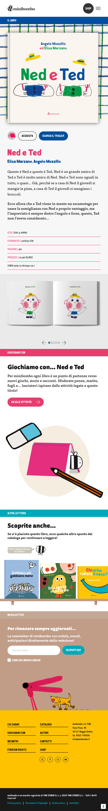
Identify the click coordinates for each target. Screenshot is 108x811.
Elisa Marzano (20, 162)
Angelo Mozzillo (47, 162)
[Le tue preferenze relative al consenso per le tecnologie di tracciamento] (103, 806)
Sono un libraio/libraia (26, 660)
